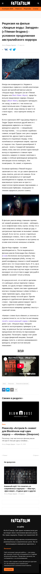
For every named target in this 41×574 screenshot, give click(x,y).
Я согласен (8, 569)
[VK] (6, 49)
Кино (4, 383)
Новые (5, 455)
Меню (2, 3)
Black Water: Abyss (19, 95)
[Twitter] (14, 49)
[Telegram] (10, 49)
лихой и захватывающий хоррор (14, 321)
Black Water (12, 101)
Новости (18, 9)
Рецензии (27, 9)
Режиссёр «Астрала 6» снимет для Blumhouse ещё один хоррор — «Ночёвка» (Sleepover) (20, 431)
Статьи (35, 9)
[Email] (12, 390)
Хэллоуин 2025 (7, 9)
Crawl (5, 256)
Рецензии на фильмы (22, 383)
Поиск (38, 3)
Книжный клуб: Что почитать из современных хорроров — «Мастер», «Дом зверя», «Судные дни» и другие (20, 488)
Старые (35, 455)
